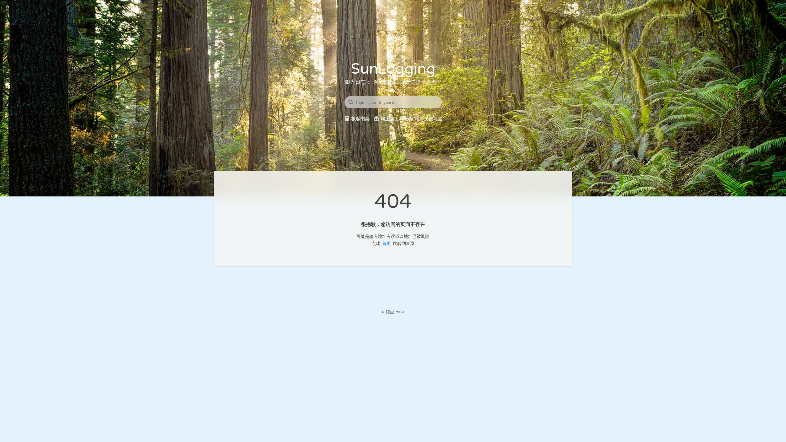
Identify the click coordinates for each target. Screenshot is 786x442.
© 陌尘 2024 (393, 311)
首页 (386, 243)
